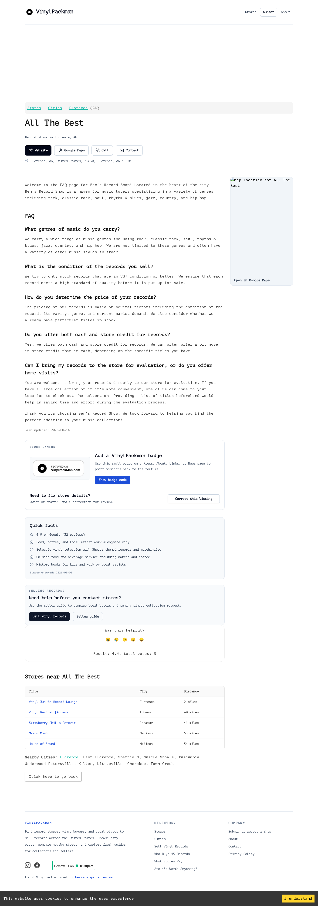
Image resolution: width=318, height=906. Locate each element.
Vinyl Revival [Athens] (49, 712)
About (285, 12)
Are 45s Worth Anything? (175, 869)
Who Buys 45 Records (172, 854)
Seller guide (88, 616)
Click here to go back (53, 776)
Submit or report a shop (249, 831)
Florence (78, 108)
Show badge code (113, 480)
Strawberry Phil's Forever (52, 723)
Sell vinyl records (49, 616)
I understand (298, 898)
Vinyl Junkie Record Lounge (53, 702)
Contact (132, 150)
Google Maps (74, 150)
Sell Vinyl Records (171, 846)
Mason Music (39, 733)
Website (41, 150)
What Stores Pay (168, 861)
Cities (55, 108)
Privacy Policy (241, 854)
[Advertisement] (159, 63)
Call (105, 150)
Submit (268, 12)
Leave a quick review (93, 877)
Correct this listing (193, 498)
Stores (250, 12)
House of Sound (42, 744)
